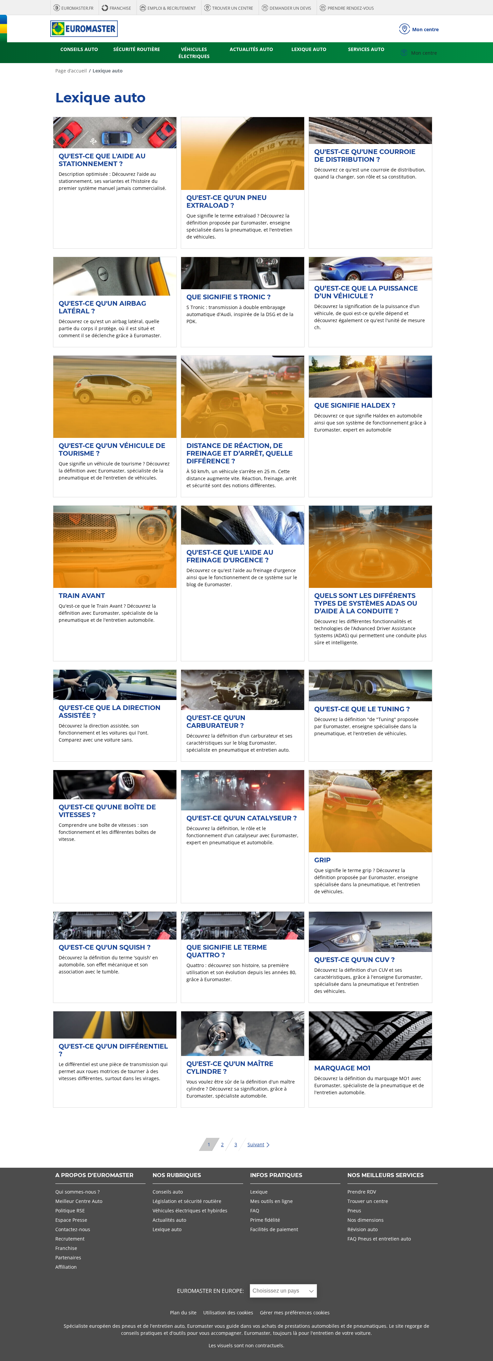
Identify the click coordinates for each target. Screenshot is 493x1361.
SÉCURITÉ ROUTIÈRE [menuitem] (136, 49)
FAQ (254, 1210)
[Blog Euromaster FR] (84, 28)
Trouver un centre (367, 1201)
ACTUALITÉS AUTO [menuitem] (251, 49)
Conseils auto (168, 1192)
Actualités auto (169, 1220)
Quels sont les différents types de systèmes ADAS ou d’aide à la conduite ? (365, 603)
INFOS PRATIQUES (276, 1175)
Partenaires (68, 1257)
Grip (322, 860)
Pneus (354, 1210)
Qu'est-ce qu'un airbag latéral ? (102, 307)
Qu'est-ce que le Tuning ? (362, 709)
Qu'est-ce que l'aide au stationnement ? (102, 160)
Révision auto (362, 1229)
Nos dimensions (365, 1220)
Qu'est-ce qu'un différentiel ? (113, 1050)
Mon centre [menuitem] (423, 53)
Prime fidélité (265, 1220)
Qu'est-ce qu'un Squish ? (105, 947)
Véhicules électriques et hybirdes (190, 1210)
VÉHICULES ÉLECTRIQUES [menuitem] (194, 52)
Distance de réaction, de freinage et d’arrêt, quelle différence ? (239, 453)
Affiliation (66, 1267)
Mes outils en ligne (271, 1201)
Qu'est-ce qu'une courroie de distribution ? (365, 155)
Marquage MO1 (342, 1068)
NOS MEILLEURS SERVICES (385, 1175)
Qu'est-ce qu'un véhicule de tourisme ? (112, 449)
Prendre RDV (361, 1192)
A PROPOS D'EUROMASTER (94, 1175)
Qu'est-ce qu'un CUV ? (354, 960)
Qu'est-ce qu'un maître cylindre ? (229, 1067)
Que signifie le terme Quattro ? (226, 951)
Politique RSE (70, 1210)
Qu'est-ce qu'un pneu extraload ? (226, 201)
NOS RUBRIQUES (177, 1175)
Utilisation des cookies (228, 1312)
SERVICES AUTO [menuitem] (366, 49)
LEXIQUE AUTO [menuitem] (308, 49)
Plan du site (183, 1312)
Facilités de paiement (274, 1229)
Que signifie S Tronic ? (228, 297)
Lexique (259, 1192)
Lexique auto (167, 1229)
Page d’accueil (71, 70)
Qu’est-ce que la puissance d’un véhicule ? (366, 292)
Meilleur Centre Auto (78, 1201)
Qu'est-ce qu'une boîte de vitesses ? (107, 811)
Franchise (66, 1248)
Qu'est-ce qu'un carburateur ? (215, 721)
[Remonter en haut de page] (475, 1346)
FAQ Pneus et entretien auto (379, 1239)
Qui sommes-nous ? (77, 1192)
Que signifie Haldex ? (354, 405)
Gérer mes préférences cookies (295, 1312)
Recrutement (70, 1239)
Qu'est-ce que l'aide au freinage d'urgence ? (229, 556)
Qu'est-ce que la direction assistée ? (110, 711)
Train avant (82, 596)
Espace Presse (71, 1220)
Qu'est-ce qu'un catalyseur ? (241, 818)
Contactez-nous (72, 1229)
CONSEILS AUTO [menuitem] (79, 49)
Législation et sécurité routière (187, 1201)
